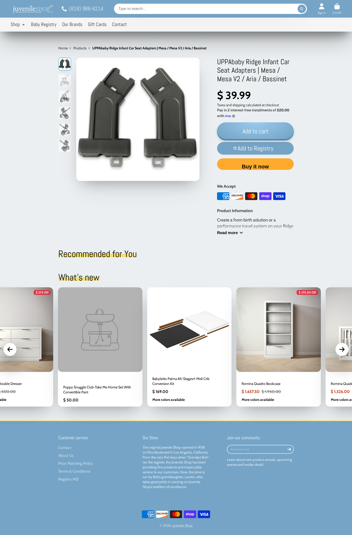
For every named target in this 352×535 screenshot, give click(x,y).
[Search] (302, 9)
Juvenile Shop (182, 525)
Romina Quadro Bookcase (278, 347)
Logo (33, 9)
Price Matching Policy (75, 463)
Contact (119, 24)
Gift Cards (97, 24)
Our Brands (72, 24)
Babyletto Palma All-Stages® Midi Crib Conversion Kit (189, 347)
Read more (227, 232)
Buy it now (255, 167)
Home (63, 48)
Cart (337, 8)
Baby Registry (43, 24)
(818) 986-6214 (86, 8)
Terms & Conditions (74, 471)
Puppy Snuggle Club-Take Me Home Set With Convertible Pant (100, 347)
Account (322, 8)
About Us (66, 455)
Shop (15, 24)
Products (80, 48)
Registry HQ (68, 479)
